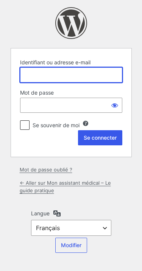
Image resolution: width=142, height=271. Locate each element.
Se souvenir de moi (56, 125)
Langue (40, 213)
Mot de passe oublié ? (46, 170)
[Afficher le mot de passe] (114, 105)
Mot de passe (37, 92)
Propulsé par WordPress (71, 23)
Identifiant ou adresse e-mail (55, 62)
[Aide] (85, 123)
